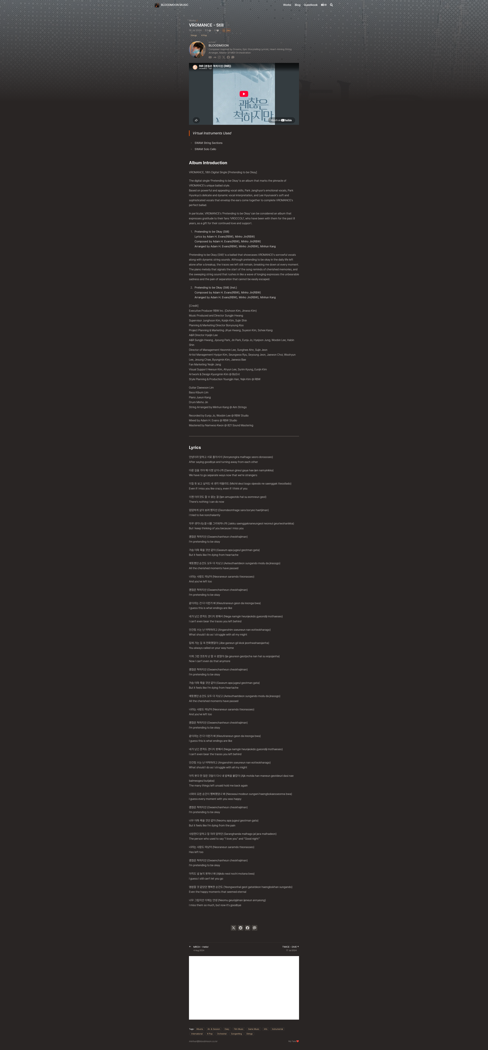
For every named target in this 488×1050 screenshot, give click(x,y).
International (197, 1033)
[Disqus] (244, 988)
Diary (227, 1029)
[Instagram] (219, 57)
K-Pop (210, 1033)
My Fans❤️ (293, 1041)
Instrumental (277, 1029)
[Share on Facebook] (247, 928)
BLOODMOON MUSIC (174, 4)
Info (265, 1029)
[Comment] (232, 57)
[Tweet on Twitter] (233, 928)
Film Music (238, 1029)
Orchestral (221, 1033)
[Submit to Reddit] (240, 928)
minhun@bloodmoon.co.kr (203, 1041)
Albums (199, 1029)
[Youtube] (210, 57)
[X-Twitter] (223, 57)
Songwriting (236, 1033)
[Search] (331, 5)
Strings (249, 1033)
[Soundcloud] (214, 57)
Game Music (253, 1029)
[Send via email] (254, 928)
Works (192, 20)
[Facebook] (228, 57)
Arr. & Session (214, 1029)
